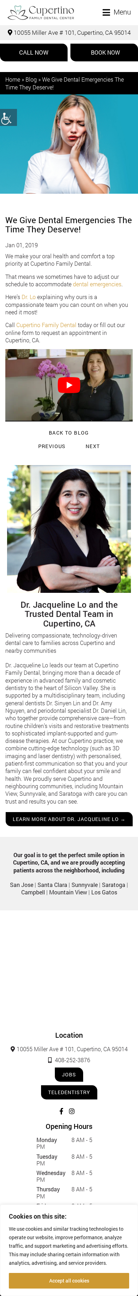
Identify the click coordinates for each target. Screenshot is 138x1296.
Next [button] (93, 446)
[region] (69, 1250)
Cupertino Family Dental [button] (46, 325)
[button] (40, 12)
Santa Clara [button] (52, 884)
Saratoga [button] (113, 884)
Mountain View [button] (68, 892)
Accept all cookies (69, 1280)
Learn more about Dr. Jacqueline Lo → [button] (69, 819)
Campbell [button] (33, 892)
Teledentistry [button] (69, 1092)
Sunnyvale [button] (84, 884)
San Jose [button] (21, 884)
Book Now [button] (105, 52)
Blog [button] (31, 79)
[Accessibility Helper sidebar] (8, 117)
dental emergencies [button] (97, 284)
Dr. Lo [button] (29, 296)
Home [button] (12, 79)
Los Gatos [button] (104, 892)
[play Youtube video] (69, 385)
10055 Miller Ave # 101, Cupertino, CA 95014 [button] (71, 32)
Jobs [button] (69, 1074)
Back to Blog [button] (69, 432)
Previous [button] (52, 446)
